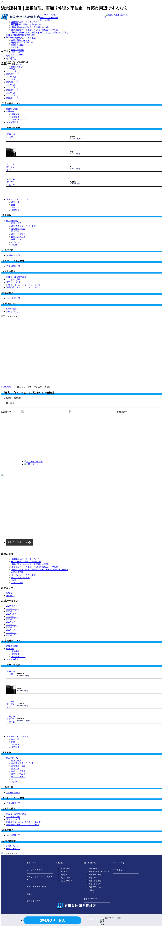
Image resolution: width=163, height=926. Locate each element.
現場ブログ (32, 894)
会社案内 (49, 18)
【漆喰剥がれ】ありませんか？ (25, 559)
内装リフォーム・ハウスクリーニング (39, 878)
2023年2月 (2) (12, 87)
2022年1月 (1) (12, 98)
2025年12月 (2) (12, 71)
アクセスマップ (17, 27)
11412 (13, 580)
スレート (15, 207)
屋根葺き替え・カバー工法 (22, 42)
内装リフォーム (17, 55)
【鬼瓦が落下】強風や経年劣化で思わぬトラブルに (34, 567)
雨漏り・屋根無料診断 (20, 35)
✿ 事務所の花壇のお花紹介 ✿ (26, 562)
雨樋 (13, 205)
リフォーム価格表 (34, 870)
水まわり (14, 57)
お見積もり (118, 870)
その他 (14, 59)
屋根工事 (15, 202)
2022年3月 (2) (12, 95)
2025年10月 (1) (12, 77)
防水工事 (14, 47)
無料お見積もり (17, 67)
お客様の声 (18, 32)
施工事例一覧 (90, 863)
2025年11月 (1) (12, 74)
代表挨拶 (14, 23)
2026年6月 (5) (12, 606)
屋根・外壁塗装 (17, 50)
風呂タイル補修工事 (20, 578)
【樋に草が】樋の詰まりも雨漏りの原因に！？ (32, 564)
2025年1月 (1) (12, 85)
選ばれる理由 (45, 20)
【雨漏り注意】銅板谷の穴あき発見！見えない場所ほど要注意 (39, 570)
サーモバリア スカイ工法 (23, 575)
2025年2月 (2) (12, 82)
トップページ (48, 15)
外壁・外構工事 (17, 52)
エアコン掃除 (17, 583)
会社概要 (14, 25)
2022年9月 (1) (12, 90)
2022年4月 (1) (12, 93)
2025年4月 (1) (12, 79)
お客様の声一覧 (91, 899)
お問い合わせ (16, 64)
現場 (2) (9, 593)
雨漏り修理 (15, 40)
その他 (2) (10, 595)
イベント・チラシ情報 (36, 887)
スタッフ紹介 (16, 30)
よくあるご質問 (33, 901)
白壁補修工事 (17, 572)
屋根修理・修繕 (17, 45)
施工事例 (14, 37)
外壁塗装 (15, 210)
